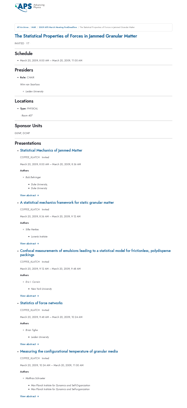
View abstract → (29, 195)
